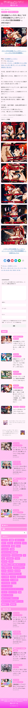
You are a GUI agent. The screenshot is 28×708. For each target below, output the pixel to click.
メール (4, 308)
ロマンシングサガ (13, 592)
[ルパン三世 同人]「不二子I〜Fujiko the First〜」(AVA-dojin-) (19, 411)
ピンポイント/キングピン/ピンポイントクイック (12, 589)
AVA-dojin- (10, 61)
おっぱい (12, 268)
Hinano (18, 546)
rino (24, 555)
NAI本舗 (12, 549)
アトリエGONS (5, 576)
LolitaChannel (5, 549)
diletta (24, 543)
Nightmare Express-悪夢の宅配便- (9, 552)
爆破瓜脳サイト (5, 604)
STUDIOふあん (10, 558)
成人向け (8, 270)
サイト (3, 314)
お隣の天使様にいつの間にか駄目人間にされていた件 (13, 564)
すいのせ (4, 570)
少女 (2, 270)
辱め (19, 270)
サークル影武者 (14, 580)
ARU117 (4, 543)
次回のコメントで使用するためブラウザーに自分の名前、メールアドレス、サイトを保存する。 (14, 321)
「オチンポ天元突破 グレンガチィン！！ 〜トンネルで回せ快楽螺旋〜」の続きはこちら (14, 251)
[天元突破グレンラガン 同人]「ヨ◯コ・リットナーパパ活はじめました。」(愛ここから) (19, 345)
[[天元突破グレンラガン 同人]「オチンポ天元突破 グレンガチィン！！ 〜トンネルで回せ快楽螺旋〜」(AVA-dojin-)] (15, 260)
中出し (25, 268)
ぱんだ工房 (17, 570)
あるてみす (4, 561)
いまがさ (11, 561)
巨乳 (4, 270)
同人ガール (14, 5)
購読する (6, 525)
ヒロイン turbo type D (7, 586)
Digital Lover (18, 543)
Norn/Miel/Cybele (6, 555)
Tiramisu (17, 558)
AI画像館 (11, 540)
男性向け (14, 270)
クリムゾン (13, 576)
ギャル (15, 268)
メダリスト (4, 592)
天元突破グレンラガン (11, 59)
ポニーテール (20, 268)
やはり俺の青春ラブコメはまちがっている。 (11, 573)
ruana (3, 558)
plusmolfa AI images (16, 555)
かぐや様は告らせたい (6, 567)
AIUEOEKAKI (4, 540)
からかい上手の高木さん (19, 567)
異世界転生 (13, 604)
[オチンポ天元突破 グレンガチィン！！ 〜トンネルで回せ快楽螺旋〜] (14, 140)
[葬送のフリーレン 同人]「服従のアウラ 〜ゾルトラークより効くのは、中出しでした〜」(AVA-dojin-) (19, 363)
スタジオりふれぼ (6, 583)
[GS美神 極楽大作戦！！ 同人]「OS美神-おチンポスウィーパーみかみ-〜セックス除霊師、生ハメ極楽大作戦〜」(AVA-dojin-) (19, 396)
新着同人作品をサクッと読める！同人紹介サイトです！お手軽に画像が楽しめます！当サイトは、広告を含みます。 (14, 700)
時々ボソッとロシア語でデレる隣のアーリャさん (12, 601)
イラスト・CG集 (6, 268)
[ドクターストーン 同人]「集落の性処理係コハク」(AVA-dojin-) (19, 378)
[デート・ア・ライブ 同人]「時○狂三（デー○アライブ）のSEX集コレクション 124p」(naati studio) (20, 451)
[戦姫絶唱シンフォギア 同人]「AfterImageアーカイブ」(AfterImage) (19, 516)
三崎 (20, 592)
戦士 (11, 270)
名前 (3, 302)
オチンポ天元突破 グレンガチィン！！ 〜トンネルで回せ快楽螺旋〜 (14, 52)
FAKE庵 (13, 546)
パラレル (14, 583)
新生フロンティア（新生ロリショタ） (10, 598)
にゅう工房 (10, 570)
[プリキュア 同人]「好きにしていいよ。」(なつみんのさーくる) (20, 501)
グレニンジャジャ (21, 576)
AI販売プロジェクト (19, 540)
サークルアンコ (5, 580)
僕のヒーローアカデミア (7, 595)
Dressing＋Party (5, 546)
